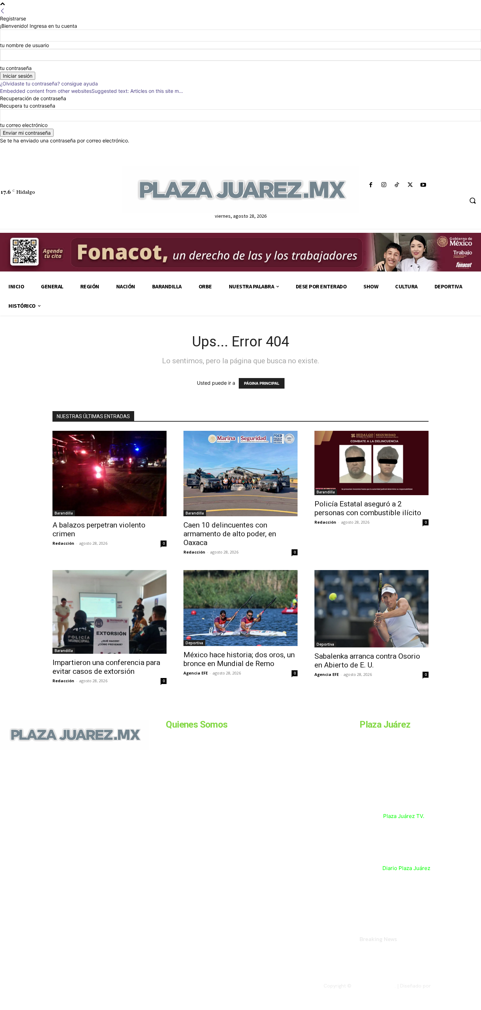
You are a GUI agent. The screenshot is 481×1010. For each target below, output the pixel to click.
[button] (472, 200)
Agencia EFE (195, 673)
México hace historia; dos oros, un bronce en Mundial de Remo (239, 659)
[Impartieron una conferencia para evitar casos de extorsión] (109, 612)
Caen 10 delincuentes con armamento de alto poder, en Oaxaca (229, 534)
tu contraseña (16, 68)
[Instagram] (384, 185)
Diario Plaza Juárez (406, 868)
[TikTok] (397, 185)
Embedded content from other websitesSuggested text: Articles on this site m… (91, 91)
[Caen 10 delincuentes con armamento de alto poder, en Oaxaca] (240, 473)
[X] (410, 185)
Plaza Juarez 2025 (374, 986)
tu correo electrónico (24, 125)
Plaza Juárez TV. (403, 816)
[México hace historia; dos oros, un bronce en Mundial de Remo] (240, 608)
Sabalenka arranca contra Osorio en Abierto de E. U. (367, 660)
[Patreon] (38, 798)
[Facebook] (371, 185)
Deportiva (194, 642)
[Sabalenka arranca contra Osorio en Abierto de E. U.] (371, 608)
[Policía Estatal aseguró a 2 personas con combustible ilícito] (371, 463)
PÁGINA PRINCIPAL (261, 383)
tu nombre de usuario (24, 45)
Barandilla (64, 513)
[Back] (2, 11)
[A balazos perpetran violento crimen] (109, 473)
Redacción (63, 543)
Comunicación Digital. (456, 986)
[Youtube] (423, 185)
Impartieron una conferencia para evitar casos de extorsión (106, 667)
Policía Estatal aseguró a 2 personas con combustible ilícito (368, 508)
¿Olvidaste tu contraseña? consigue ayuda (49, 84)
